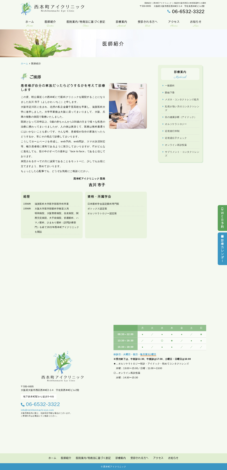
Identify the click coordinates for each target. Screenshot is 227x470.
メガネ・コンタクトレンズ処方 (182, 99)
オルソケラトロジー (176, 124)
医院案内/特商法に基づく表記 (86, 24)
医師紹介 (50, 24)
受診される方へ (148, 24)
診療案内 (121, 24)
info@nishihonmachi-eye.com (37, 410)
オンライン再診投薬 (176, 145)
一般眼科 (170, 85)
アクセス (174, 24)
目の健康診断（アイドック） (181, 117)
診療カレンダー (222, 251)
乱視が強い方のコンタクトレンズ (182, 108)
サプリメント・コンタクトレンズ (182, 154)
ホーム (29, 24)
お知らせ (196, 24)
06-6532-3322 (43, 404)
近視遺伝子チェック (176, 138)
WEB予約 (222, 220)
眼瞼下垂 (170, 92)
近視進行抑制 (172, 131)
